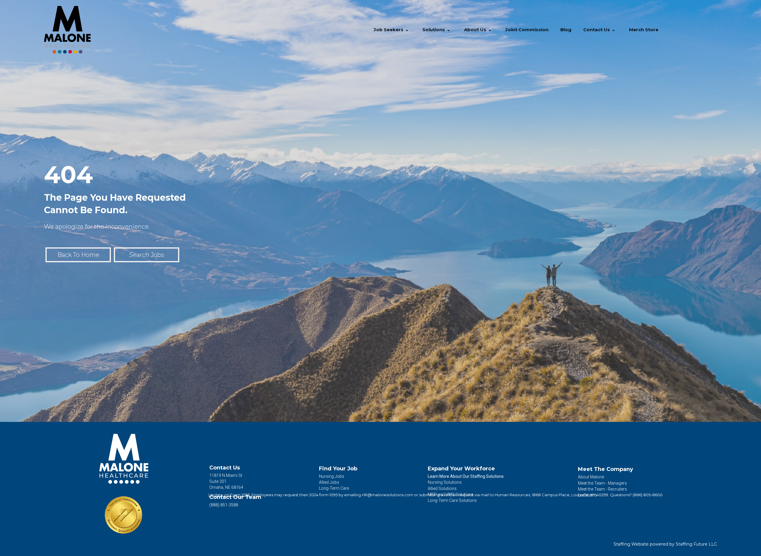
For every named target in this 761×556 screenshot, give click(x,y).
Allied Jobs (329, 482)
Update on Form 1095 (229, 494)
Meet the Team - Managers (602, 483)
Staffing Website (631, 544)
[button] (407, 29)
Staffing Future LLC (696, 544)
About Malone (591, 477)
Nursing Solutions (445, 482)
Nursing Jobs (331, 476)
